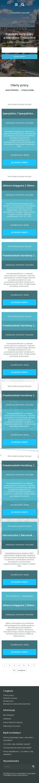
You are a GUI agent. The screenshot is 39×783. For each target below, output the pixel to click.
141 (14, 670)
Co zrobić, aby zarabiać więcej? (16, 744)
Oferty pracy (8, 695)
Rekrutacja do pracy (11, 726)
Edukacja (7, 718)
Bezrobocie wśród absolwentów (16, 704)
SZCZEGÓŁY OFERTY (19, 162)
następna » (22, 670)
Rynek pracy (8, 701)
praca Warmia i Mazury (13, 722)
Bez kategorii (8, 715)
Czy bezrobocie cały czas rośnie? (17, 747)
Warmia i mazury (10, 698)
